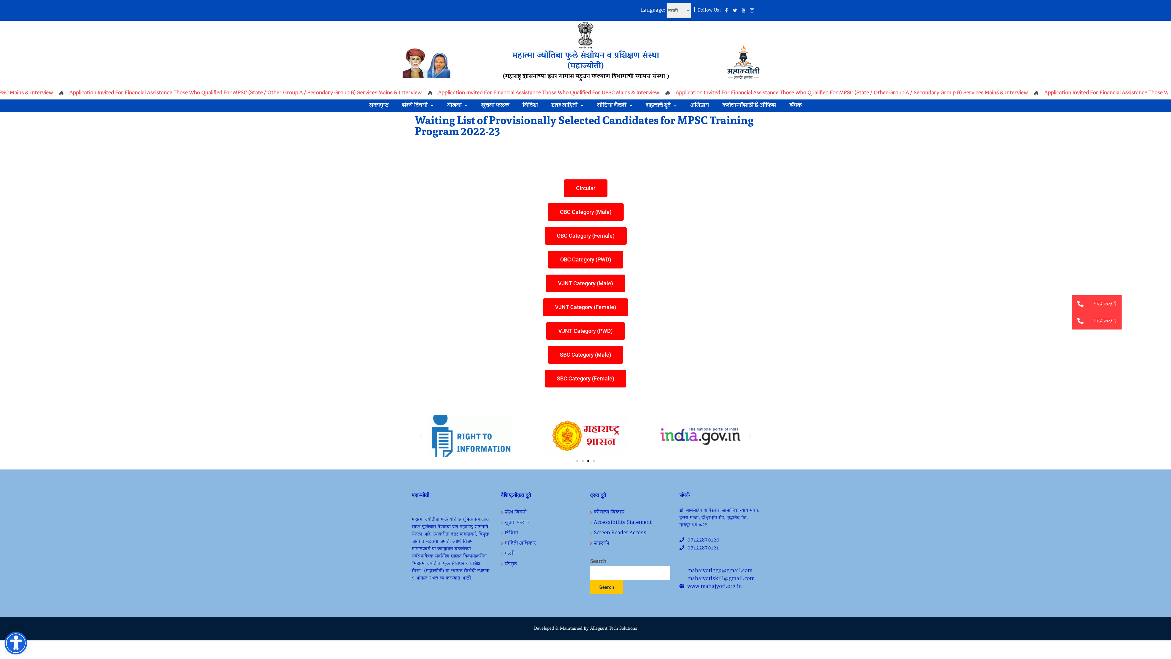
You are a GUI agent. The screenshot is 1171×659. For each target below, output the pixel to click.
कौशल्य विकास (609, 512)
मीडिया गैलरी (611, 106)
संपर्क (796, 106)
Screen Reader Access (620, 533)
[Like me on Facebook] (726, 10)
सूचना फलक (495, 106)
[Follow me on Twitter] (735, 10)
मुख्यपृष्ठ (379, 106)
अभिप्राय (699, 106)
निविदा (530, 106)
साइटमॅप (601, 543)
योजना (454, 106)
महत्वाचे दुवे (658, 106)
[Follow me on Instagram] (752, 10)
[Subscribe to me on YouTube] (743, 10)
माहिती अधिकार (520, 543)
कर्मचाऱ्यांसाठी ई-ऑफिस (749, 106)
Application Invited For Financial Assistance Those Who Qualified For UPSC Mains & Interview (532, 93)
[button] (421, 436)
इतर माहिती (564, 106)
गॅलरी (510, 553)
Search (598, 562)
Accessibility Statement (623, 522)
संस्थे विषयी (415, 106)
